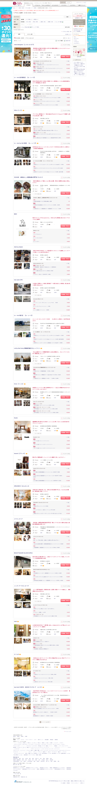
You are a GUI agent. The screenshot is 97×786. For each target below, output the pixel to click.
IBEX (15, 214)
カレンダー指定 (58, 21)
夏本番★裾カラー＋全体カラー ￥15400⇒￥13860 (43, 715)
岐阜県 (14, 736)
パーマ (60, 745)
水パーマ (24, 747)
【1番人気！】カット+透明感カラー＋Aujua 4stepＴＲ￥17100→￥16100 (47, 374)
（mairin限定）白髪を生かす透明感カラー (41, 648)
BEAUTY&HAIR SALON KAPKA (23, 553)
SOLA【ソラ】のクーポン (38, 126)
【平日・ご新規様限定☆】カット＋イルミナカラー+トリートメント (46, 64)
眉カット (48, 742)
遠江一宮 (47, 761)
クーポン (75, 40)
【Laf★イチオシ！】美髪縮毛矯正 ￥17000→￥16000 (43, 371)
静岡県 (18, 736)
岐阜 (30, 758)
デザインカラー (25, 744)
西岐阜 (47, 758)
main (15, 621)
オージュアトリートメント (53, 750)
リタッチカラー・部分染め (36, 745)
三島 (39, 759)
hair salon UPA (18, 279)
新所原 (38, 761)
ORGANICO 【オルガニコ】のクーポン (40, 502)
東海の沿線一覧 (16, 757)
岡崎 (44, 758)
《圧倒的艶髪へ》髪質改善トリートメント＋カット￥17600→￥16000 (46, 547)
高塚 (51, 758)
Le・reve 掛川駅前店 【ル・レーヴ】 (24, 77)
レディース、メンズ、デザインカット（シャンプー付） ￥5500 (45, 302)
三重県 (26, 736)
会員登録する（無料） (79, 18)
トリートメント (37, 748)
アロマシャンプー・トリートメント (19, 750)
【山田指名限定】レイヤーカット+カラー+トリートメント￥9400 (45, 104)
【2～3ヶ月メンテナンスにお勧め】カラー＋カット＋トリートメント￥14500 (47, 576)
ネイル (18, 739)
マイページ (79, 2)
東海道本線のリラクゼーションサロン (28, 769)
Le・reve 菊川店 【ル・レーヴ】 (23, 315)
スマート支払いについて (78, 62)
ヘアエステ (28, 750)
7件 (41, 634)
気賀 (58, 761)
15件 (55, 191)
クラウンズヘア (18, 519)
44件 (41, 667)
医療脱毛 (56, 739)
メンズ (68, 2)
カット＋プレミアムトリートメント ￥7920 (41, 306)
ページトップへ (68, 731)
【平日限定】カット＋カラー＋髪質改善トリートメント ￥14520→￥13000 (47, 573)
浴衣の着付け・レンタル (56, 753)
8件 (54, 598)
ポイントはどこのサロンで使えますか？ (79, 67)
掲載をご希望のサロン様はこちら (77, 780)
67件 (55, 397)
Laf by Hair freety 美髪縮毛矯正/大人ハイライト (27, 348)
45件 (55, 328)
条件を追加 (67, 27)
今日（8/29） (29, 21)
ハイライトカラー (37, 744)
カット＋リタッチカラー (38, 237)
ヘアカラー (61, 742)
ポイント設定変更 (77, 31)
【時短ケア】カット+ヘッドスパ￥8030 (40, 506)
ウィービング (49, 744)
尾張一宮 (36, 758)
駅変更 (35, 19)
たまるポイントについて (78, 28)
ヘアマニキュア (28, 745)
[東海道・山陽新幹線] (17, 759)
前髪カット (44, 742)
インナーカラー (31, 744)
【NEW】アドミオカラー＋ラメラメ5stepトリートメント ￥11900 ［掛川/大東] (48, 171)
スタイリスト (76, 38)
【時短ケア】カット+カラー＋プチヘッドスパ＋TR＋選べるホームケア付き (47, 513)
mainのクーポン (36, 637)
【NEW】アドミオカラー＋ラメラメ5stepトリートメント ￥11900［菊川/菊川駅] (48, 339)
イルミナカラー (44, 744)
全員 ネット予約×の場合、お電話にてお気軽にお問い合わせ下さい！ (46, 540)
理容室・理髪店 (38, 754)
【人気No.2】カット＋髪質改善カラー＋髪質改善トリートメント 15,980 (47, 208)
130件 (55, 360)
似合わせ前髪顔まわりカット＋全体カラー (41, 641)
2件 (41, 430)
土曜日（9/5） (43, 21)
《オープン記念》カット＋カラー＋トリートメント (43, 444)
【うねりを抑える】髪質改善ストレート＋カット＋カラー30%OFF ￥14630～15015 (48, 476)
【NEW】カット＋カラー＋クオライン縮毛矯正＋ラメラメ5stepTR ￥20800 (47, 342)
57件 (55, 701)
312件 (41, 397)
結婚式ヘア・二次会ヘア (47, 751)
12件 (55, 259)
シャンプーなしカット (37, 234)
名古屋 (26, 758)
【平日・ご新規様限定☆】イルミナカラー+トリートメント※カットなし (46, 72)
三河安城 (43, 759)
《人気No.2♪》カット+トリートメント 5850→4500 (43, 678)
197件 (41, 191)
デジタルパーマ (19, 747)
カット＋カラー (36, 241)
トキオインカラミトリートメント (64, 750)
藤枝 (33, 758)
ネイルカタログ (55, 5)
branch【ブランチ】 (19, 453)
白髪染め (55, 745)
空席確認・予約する (65, 56)
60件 (55, 464)
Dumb (16, 418)
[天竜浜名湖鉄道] (16, 761)
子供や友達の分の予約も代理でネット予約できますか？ (79, 70)
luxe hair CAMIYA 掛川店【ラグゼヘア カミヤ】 (28, 687)
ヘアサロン (28, 5)
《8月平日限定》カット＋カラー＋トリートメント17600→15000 (45, 408)
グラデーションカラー (18, 744)
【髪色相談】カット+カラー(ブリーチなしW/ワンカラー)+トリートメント (47, 134)
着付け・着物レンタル (29, 753)
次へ (69, 38)
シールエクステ (16, 748)
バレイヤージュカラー (56, 744)
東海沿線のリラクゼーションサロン (32, 767)
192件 (41, 701)
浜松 (23, 758)
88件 (41, 123)
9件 (54, 157)
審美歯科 (51, 739)
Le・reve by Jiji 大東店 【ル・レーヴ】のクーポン (43, 160)
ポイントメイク (21, 753)
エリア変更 (28, 19)
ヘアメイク (64, 751)
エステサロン (73, 5)
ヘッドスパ (42, 748)
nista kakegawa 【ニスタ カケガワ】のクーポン (42, 61)
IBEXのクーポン (36, 230)
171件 (55, 123)
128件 (55, 292)
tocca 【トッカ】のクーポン (38, 401)
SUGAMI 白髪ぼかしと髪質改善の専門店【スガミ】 (28, 177)
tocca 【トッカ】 (19, 384)
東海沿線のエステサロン (44, 767)
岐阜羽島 (51, 759)
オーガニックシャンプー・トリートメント (52, 748)
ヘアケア (32, 748)
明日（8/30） (36, 21)
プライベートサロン (31, 754)
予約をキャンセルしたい (78, 72)
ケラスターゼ (15, 751)
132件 (41, 360)
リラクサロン (64, 5)
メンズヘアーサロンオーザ (21, 585)
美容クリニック (82, 5)
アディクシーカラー (16, 745)
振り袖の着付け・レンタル (46, 753)
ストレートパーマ (65, 745)
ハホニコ (29, 751)
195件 (41, 498)
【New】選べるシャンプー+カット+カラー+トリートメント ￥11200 (46, 101)
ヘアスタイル (37, 5)
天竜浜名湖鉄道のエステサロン (59, 769)
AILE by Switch (18, 247)
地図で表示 (68, 40)
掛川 (33, 759)
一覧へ (68, 61)
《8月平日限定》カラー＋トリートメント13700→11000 (43, 405)
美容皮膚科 (47, 739)
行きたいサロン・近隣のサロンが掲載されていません (79, 64)
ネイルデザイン (76, 43)
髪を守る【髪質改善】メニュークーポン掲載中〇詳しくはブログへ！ (49, 457)
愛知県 (22, 736)
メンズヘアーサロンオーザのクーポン (40, 605)
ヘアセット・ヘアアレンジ (37, 751)
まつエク (22, 739)
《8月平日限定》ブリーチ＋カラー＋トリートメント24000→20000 (45, 412)
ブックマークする (66, 44)
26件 (55, 634)
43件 (41, 226)
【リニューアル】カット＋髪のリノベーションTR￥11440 (44, 509)
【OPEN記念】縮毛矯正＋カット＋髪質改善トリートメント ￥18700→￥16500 (48, 580)
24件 (41, 259)
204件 (41, 328)
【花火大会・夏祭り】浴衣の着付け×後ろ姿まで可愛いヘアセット (45, 130)
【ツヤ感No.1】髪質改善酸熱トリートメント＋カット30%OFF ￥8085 (46, 472)
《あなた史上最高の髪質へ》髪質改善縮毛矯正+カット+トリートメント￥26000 (48, 543)
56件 (55, 57)
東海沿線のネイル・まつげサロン (19, 767)
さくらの (16, 654)
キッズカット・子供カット (36, 742)
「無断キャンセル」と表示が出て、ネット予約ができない (79, 74)
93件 (41, 464)
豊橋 (36, 759)
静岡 (20, 758)
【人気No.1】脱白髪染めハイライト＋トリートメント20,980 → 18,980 (46, 204)
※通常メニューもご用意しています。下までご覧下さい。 (44, 608)
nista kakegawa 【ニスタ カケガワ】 (24, 44)
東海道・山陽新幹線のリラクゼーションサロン (45, 769)
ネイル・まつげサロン (46, 5)
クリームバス (46, 750)
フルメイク (16, 753)
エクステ (69, 747)
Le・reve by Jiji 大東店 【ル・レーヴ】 (25, 143)
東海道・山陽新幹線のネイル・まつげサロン (57, 767)
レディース (63, 2)
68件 (55, 667)
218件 (41, 157)
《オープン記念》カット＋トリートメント (41, 440)
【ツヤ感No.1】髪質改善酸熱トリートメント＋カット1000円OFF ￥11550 (47, 480)
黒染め (47, 745)
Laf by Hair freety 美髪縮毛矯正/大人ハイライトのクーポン (44, 367)
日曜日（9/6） (51, 21)
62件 (55, 498)
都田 (34, 761)
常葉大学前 (42, 761)
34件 (55, 430)
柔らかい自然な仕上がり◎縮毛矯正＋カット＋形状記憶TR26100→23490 (47, 137)
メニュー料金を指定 (25, 27)
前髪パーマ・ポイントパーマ (32, 747)
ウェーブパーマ (40, 747)
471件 (55, 532)
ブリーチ (43, 745)
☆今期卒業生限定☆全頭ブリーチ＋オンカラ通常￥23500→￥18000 (46, 645)
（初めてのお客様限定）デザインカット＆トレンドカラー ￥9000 (46, 708)
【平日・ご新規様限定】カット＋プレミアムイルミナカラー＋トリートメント (48, 68)
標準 (19, 34)
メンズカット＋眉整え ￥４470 (39, 612)
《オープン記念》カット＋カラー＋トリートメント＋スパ (44, 448)
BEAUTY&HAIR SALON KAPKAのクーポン (41, 569)
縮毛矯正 (14, 747)
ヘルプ (84, 2)
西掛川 (25, 761)
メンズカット (20, 742)
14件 (41, 565)
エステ (35, 739)
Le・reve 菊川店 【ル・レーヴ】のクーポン (41, 331)
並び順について (68, 34)
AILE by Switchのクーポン (38, 263)
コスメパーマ (57, 747)
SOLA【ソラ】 (18, 110)
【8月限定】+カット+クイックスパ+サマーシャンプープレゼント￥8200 (46, 97)
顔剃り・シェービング (54, 742)
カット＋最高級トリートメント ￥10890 (41, 309)
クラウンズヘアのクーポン (38, 536)
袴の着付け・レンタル (37, 753)
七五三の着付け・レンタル (17, 754)
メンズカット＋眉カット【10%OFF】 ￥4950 (41, 274)
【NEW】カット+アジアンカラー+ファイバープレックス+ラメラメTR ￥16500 (48, 168)
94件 (55, 90)
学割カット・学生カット (27, 742)
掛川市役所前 (30, 761)
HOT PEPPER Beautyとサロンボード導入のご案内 (59, 780)
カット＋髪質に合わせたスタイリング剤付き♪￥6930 (43, 270)
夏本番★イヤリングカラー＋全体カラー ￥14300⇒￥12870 (45, 712)
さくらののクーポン (37, 670)
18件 (41, 532)
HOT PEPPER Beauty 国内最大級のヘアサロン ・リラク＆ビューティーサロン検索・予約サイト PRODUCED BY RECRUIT (18, 4)
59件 (41, 57)
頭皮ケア (32, 750)
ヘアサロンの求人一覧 (66, 31)
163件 (41, 598)
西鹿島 (55, 761)
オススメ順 (29, 34)
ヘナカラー (63, 744)
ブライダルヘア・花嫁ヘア (56, 751)
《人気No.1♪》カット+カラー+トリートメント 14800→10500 (44, 674)
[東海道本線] (15, 758)
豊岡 (51, 761)
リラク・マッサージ (29, 739)
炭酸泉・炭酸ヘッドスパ (38, 750)
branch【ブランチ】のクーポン (39, 468)
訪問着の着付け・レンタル (65, 753)
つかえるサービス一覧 (78, 29)
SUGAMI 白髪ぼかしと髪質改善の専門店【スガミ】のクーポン (45, 197)
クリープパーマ (46, 747)
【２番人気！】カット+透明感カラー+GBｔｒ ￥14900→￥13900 (45, 378)
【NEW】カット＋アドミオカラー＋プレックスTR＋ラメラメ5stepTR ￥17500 (48, 164)
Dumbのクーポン (36, 437)
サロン (75, 36)
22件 (41, 292)
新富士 (47, 759)
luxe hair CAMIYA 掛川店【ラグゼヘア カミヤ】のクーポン (45, 704)
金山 (41, 758)
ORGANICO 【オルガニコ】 (22, 486)
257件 (41, 90)
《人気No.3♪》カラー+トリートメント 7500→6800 (42, 681)
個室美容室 (26, 754)
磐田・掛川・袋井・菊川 (17, 764)
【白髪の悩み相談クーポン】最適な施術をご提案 (42, 201)
